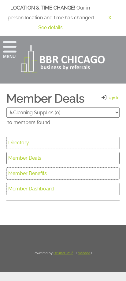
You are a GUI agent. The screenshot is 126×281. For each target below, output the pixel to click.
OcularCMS (63, 253)
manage (84, 253)
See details (50, 27)
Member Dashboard (31, 189)
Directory (18, 143)
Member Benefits (27, 173)
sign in (114, 98)
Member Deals (24, 158)
